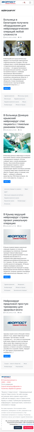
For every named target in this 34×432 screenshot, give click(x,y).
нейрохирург (8, 104)
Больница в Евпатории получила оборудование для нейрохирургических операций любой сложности (16, 27)
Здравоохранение (9, 96)
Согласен (18, 427)
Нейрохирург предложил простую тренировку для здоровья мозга (15, 305)
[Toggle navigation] (30, 2)
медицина (21, 284)
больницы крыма (23, 96)
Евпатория (8, 98)
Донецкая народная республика (14, 195)
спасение (7, 204)
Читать (6, 88)
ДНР (6, 192)
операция (7, 290)
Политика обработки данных (11, 388)
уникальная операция (20, 290)
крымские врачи (9, 200)
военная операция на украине (12, 189)
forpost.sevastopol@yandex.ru (11, 386)
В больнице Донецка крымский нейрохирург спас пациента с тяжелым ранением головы (16, 121)
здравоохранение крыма (12, 101)
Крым (24, 101)
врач (26, 189)
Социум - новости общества (12, 363)
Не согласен (28, 427)
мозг (25, 363)
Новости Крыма (20, 104)
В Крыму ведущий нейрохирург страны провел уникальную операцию (15, 219)
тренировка (19, 366)
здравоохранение (20, 98)
